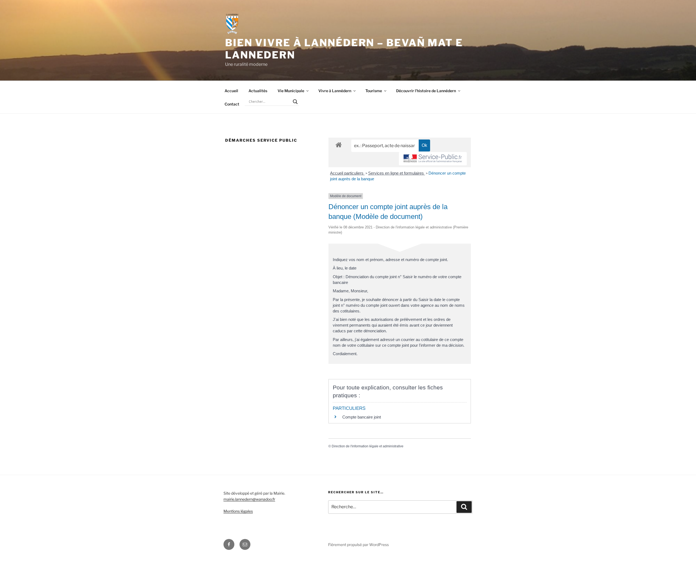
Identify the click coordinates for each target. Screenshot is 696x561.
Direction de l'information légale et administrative (367, 446)
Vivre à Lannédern (334, 90)
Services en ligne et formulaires (396, 173)
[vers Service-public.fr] (433, 158)
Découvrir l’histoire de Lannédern (426, 90)
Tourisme (373, 90)
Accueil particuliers (347, 173)
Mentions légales (238, 511)
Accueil (231, 90)
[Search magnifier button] (295, 102)
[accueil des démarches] (339, 145)
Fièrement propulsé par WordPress (358, 544)
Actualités (257, 90)
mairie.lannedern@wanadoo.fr (249, 499)
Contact (232, 104)
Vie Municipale (291, 90)
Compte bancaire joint (361, 417)
